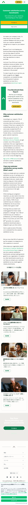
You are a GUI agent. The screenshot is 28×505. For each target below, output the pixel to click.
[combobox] (14, 473)
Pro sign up (14, 22)
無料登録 (19, 2)
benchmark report (17, 83)
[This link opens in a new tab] (7, 477)
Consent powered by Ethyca (20, 503)
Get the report (16, 106)
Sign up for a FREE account (10, 158)
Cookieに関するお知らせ (11, 493)
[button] (14, 453)
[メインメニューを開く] (24, 2)
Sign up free (14, 26)
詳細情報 (7, 299)
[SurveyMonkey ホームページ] (3, 2)
